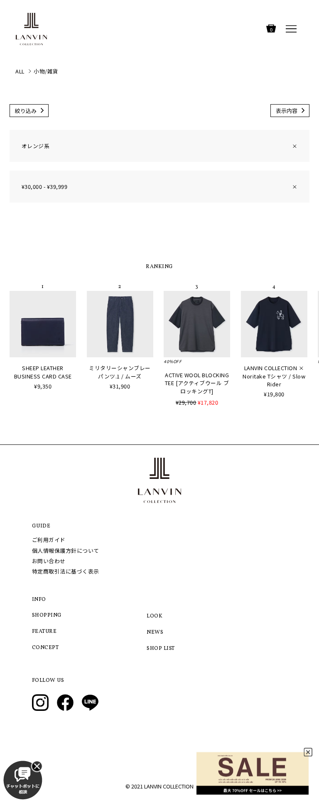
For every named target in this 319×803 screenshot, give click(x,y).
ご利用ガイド (49, 540)
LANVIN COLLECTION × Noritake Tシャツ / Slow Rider (274, 376)
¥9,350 (43, 386)
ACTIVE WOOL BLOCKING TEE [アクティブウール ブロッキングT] (197, 383)
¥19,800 (274, 394)
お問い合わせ (49, 561)
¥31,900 (120, 386)
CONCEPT (45, 648)
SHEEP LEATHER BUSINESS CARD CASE (43, 372)
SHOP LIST (161, 648)
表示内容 (286, 111)
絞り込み (26, 111)
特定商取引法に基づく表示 (65, 571)
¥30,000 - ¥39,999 (159, 186)
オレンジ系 (159, 146)
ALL (20, 71)
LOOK (154, 616)
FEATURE (44, 631)
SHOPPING (47, 615)
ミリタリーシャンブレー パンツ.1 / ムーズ (120, 372)
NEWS (155, 632)
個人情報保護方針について (65, 550)
